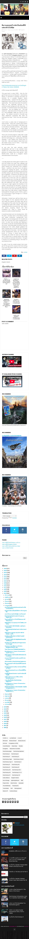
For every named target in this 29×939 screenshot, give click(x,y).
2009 (5, 715)
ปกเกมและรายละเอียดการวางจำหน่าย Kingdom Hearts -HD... (13, 646)
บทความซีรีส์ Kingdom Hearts (9, 544)
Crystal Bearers (6, 746)
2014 (5, 593)
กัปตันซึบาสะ (5, 738)
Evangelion (5, 748)
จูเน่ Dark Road (13, 738)
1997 (5, 725)
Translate (14, 518)
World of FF (5, 791)
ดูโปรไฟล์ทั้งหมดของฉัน (18, 825)
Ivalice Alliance (6, 777)
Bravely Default (12, 740)
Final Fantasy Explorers (18, 751)
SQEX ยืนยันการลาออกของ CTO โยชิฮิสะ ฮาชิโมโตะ (15, 623)
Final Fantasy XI (6, 767)
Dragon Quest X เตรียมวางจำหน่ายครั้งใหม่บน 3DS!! (15, 667)
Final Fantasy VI (6, 764)
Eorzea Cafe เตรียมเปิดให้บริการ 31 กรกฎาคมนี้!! (16, 611)
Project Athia (6, 783)
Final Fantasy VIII (15, 764)
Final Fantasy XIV (7, 772)
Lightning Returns (15, 780)
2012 (5, 709)
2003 (5, 723)
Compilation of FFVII (13, 743)
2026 (5, 568)
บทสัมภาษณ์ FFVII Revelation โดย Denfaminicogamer (17, 903)
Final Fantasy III (14, 754)
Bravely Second (21, 740)
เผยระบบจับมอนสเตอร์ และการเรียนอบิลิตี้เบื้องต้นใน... (15, 670)
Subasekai (21, 783)
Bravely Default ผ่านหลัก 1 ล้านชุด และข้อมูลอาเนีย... (14, 616)
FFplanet (17, 823)
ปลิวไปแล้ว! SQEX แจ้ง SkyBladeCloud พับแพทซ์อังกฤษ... (15, 640)
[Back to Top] (14, 929)
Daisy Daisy (14, 746)
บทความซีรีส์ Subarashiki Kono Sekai (11, 546)
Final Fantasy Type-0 (8, 762)
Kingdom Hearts (15, 777)
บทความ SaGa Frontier (7, 548)
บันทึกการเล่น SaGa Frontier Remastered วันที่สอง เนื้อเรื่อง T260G (16, 911)
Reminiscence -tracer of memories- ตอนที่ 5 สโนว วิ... (15, 690)
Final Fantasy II (6, 754)
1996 (5, 727)
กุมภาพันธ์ (7, 702)
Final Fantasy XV (6, 775)
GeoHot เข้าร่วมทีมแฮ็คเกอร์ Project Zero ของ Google (15, 643)
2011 (5, 711)
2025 (5, 570)
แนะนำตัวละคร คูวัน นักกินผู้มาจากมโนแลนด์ (15, 614)
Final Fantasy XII (15, 767)
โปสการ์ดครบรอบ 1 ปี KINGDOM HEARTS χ (15, 649)
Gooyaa (26, 926)
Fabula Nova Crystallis (15, 748)
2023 (5, 575)
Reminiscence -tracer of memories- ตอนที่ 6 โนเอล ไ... (15, 684)
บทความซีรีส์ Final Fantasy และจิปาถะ (11, 542)
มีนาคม (7, 700)
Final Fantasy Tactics (18, 759)
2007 (5, 719)
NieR (22, 780)
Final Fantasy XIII (6, 769)
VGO (12, 788)
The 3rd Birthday (6, 785)
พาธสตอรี (19, 738)
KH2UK (25, 252)
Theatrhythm (15, 785)
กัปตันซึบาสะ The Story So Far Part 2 (18, 871)
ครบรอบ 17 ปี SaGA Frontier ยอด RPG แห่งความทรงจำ (15, 658)
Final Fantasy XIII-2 (16, 769)
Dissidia (21, 746)
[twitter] (23, 1)
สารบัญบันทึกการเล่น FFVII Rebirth (11, 435)
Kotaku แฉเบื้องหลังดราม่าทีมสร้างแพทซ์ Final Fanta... (14, 636)
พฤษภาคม (7, 696)
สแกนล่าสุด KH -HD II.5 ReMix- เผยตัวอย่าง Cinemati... (15, 626)
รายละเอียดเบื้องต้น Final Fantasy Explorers (13, 680)
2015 (5, 591)
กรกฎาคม (7, 605)
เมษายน (7, 698)
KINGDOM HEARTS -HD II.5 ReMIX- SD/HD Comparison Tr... (16, 687)
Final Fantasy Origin (7, 759)
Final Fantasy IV (6, 756)
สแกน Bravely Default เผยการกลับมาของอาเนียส (15, 630)
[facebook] (21, 1)
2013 (5, 707)
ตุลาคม (7, 599)
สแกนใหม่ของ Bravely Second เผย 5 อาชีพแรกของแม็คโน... (15, 608)
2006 (5, 721)
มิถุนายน (7, 694)
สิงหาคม (7, 603)
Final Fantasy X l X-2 (17, 772)
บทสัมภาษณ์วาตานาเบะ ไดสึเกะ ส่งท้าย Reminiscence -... (14, 677)
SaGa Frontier (14, 783)
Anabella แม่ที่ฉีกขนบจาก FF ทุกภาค (17, 851)
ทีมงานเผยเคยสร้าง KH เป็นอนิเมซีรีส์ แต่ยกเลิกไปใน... (15, 664)
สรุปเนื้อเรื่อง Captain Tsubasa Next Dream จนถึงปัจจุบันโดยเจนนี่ (18, 865)
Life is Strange (6, 780)
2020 (5, 581)
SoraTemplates (13, 926)
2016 (5, 589)
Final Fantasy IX (15, 756)
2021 (5, 579)
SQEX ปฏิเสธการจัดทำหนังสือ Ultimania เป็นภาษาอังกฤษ (15, 655)
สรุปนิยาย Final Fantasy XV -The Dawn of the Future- (17, 890)
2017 (5, 587)
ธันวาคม (7, 595)
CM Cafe (5, 743)
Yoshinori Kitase (13, 791)
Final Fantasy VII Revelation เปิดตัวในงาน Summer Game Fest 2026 (18, 897)
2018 (5, 585)
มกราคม (7, 704)
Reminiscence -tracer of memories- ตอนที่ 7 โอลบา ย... (15, 652)
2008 (5, 717)
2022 (5, 577)
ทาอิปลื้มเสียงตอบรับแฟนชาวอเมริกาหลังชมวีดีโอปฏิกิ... (15, 674)
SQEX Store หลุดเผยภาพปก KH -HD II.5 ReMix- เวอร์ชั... (14, 633)
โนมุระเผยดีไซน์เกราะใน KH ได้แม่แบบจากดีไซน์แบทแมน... (15, 620)
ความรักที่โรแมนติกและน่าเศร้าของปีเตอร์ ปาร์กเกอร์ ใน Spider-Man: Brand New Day (17, 859)
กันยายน (7, 601)
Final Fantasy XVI (16, 775)
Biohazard (5, 740)
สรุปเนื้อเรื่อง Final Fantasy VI (16, 917)
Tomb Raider (6, 788)
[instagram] (25, 1)
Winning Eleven (17, 788)
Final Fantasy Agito (7, 751)
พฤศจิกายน (7, 597)
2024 (5, 572)
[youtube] (27, 1)
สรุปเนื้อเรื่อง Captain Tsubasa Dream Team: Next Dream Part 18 (18, 879)
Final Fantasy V (17, 762)
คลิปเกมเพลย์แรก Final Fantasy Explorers (15, 661)
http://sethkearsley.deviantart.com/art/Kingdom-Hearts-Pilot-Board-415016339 (14, 86)
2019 (5, 583)
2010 (5, 713)
